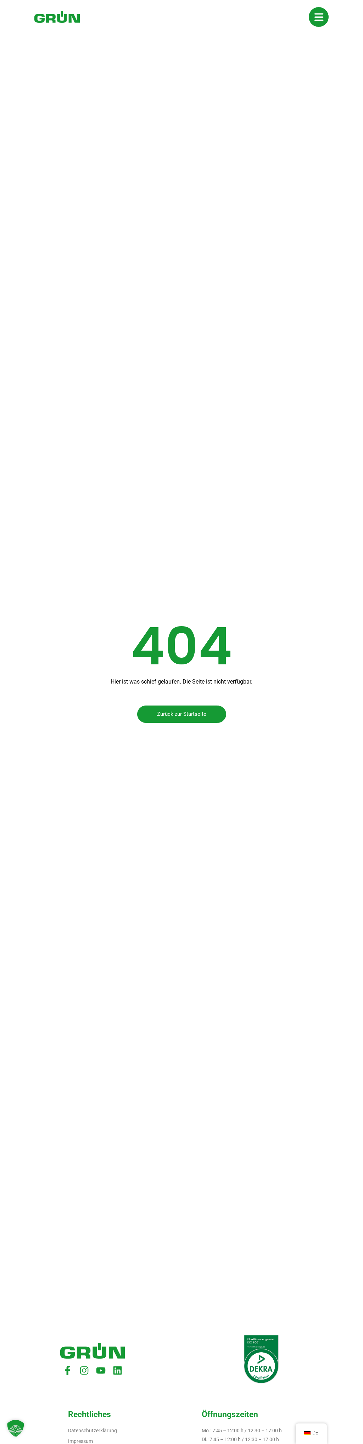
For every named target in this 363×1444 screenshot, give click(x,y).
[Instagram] (84, 1370)
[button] (15, 1428)
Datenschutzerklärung (92, 1430)
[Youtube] (101, 1370)
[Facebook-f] (67, 1370)
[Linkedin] (117, 1370)
